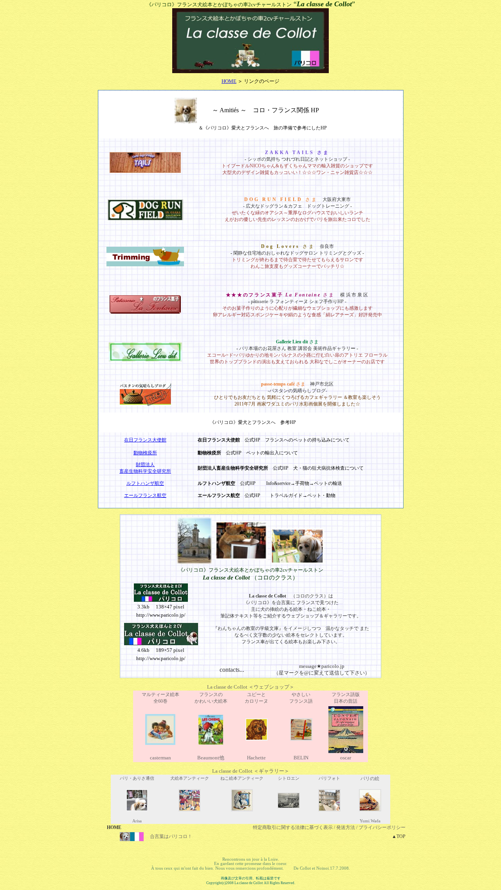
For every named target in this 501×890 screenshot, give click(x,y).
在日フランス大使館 (145, 440)
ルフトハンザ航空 (145, 483)
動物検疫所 (145, 453)
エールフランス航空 (145, 495)
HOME (229, 81)
